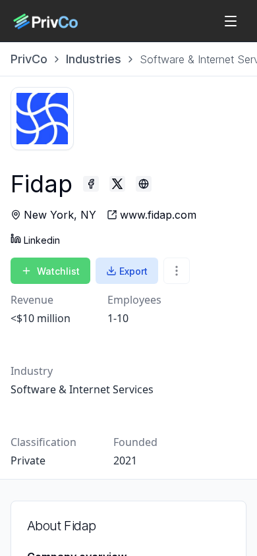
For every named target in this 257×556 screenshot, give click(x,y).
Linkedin (42, 240)
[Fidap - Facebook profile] (91, 184)
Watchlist (58, 271)
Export (133, 271)
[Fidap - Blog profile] (144, 184)
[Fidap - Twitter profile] (117, 184)
